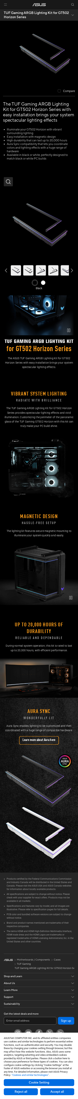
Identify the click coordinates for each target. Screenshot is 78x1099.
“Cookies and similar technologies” (30, 1075)
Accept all (57, 1092)
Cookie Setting (39, 1082)
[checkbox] (66, 91)
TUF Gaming (24, 963)
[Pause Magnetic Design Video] (71, 597)
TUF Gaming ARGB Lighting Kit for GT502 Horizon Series (36, 15)
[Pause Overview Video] (68, 330)
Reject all (21, 1092)
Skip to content (2, 11)
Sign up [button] (66, 1021)
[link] (39, 4)
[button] (5, 4)
